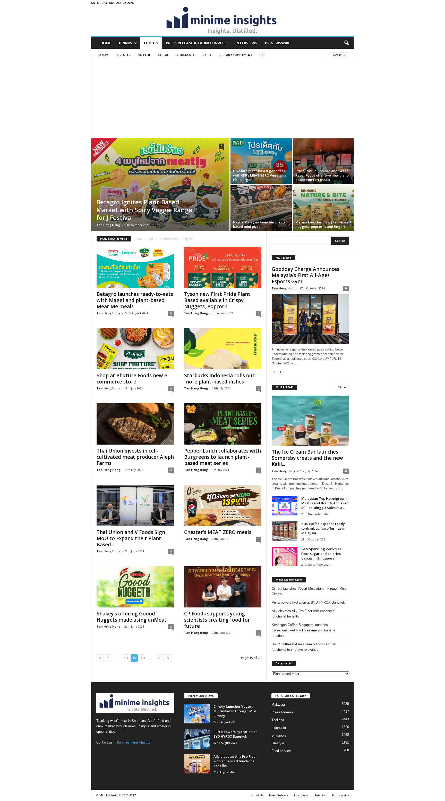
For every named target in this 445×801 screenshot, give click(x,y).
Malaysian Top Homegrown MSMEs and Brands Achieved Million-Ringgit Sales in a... (325, 503)
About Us (257, 795)
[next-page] (280, 372)
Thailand (277, 720)
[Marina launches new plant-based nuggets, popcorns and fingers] (323, 208)
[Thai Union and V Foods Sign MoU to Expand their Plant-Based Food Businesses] (135, 505)
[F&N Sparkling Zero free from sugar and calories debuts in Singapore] (284, 556)
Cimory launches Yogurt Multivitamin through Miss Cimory (309, 591)
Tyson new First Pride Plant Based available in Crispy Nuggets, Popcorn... (217, 300)
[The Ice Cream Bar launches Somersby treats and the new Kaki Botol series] (310, 421)
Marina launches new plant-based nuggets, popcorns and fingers (323, 224)
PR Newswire (277, 42)
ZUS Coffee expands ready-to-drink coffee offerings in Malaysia (323, 528)
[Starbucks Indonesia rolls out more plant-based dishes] (222, 348)
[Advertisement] (222, 100)
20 (142, 658)
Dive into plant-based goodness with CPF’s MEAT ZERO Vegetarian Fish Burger (260, 175)
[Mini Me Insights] (222, 20)
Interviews (246, 42)
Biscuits (123, 55)
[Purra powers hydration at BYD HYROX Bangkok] (197, 739)
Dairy (206, 55)
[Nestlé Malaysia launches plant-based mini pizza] (261, 208)
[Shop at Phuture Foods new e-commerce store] (135, 348)
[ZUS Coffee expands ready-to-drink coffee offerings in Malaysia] (284, 531)
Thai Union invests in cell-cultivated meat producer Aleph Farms (135, 456)
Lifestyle (277, 743)
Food (149, 42)
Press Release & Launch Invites (197, 42)
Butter (144, 55)
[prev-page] (274, 372)
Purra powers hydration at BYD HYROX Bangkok (308, 602)
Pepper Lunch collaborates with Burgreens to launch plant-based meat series (222, 456)
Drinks (125, 42)
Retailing (320, 795)
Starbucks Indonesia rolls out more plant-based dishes (219, 378)
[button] (346, 43)
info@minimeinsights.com (134, 742)
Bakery (103, 55)
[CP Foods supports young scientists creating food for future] (222, 586)
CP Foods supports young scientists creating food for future (217, 619)
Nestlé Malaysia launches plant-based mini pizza (259, 224)
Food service (281, 751)
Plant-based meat (168, 239)
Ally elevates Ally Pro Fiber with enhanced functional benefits (303, 613)
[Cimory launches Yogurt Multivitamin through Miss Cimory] (197, 713)
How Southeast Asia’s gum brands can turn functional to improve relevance (304, 647)
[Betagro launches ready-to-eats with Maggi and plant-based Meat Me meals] (135, 267)
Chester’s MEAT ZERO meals (217, 532)
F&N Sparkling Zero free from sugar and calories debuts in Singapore (321, 554)
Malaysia (278, 704)
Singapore (278, 735)
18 (125, 658)
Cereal (163, 55)
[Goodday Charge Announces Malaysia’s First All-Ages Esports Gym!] (310, 319)
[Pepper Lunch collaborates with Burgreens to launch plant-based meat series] (222, 424)
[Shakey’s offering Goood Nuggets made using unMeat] (135, 586)
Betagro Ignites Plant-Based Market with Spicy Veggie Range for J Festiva (144, 210)
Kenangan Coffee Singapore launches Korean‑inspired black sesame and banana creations (303, 630)
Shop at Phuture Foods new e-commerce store (133, 378)
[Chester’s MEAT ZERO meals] (222, 505)
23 (159, 658)
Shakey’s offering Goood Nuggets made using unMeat (132, 616)
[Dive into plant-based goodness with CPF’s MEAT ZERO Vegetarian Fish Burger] (261, 161)
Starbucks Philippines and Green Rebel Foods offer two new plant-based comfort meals (322, 175)
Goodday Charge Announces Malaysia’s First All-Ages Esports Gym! (305, 275)
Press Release (282, 712)
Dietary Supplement (235, 55)
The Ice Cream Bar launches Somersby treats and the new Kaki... (307, 458)
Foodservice (340, 795)
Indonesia (278, 728)
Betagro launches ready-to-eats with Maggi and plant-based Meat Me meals (135, 300)
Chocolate (185, 55)
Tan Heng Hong (108, 225)
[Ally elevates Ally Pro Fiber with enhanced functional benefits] (197, 763)
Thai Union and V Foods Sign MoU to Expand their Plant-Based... (131, 538)
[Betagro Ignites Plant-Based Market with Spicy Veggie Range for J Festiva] (160, 184)
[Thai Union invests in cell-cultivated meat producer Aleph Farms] (135, 424)
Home (105, 42)
